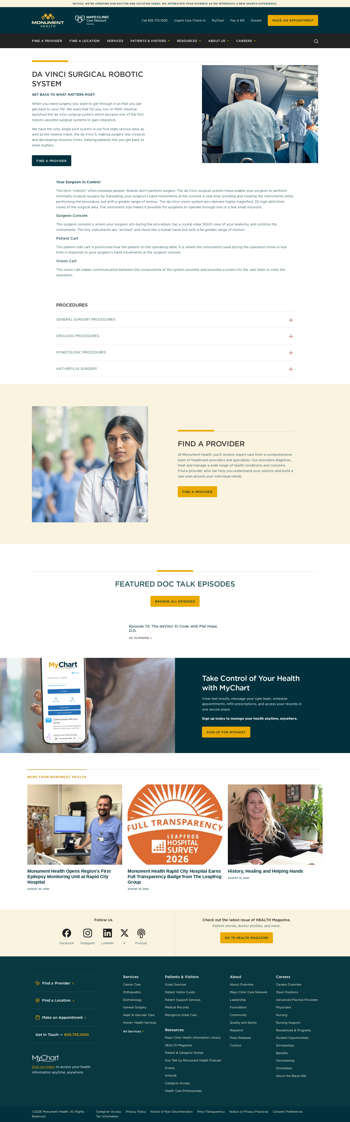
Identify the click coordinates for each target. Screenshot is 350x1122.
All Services (132, 1031)
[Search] (316, 40)
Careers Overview (289, 984)
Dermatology (132, 1000)
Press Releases (240, 1038)
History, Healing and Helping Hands (265, 871)
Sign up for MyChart (226, 732)
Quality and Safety (243, 1023)
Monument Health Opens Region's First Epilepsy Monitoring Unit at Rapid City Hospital (69, 876)
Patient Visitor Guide (180, 992)
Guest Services (175, 984)
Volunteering (285, 1061)
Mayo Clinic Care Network (248, 992)
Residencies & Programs (293, 1030)
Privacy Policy (136, 1112)
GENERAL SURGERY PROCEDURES (85, 319)
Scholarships (285, 1045)
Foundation (238, 1007)
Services (115, 41)
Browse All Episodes (175, 601)
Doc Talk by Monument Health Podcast (193, 1060)
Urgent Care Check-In (189, 20)
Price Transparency (211, 1112)
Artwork (171, 1075)
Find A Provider (47, 41)
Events (170, 1068)
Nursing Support (288, 1023)
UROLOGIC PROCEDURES (77, 336)
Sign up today (43, 1067)
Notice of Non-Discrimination (171, 1112)
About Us (216, 41)
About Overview (242, 984)
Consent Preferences (288, 1112)
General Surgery (134, 1007)
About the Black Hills (291, 1076)
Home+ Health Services (139, 1023)
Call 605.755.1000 (155, 20)
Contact (235, 1045)
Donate (256, 20)
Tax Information (107, 1116)
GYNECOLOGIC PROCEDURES (81, 352)
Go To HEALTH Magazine (247, 938)
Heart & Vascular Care (138, 1015)
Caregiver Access (177, 1083)
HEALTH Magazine (178, 1045)
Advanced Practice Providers (297, 1000)
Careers (244, 41)
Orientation (284, 1068)
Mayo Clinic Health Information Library (193, 1038)
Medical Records (177, 1007)
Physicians (283, 1007)
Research (236, 1030)
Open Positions (287, 992)
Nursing (281, 1015)
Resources (187, 41)
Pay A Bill (237, 20)
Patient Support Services (183, 1000)
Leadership (238, 1000)
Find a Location (84, 41)
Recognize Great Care (181, 1015)
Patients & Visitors (148, 41)
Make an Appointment (293, 20)
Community (238, 1015)
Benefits (282, 1053)
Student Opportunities (292, 1038)
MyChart (218, 20)
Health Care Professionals (183, 1091)
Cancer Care (132, 984)
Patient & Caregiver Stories (184, 1053)
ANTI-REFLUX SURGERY (76, 368)
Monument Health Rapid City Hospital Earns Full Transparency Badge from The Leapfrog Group (174, 876)
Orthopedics (132, 992)
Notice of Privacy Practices (248, 1112)
